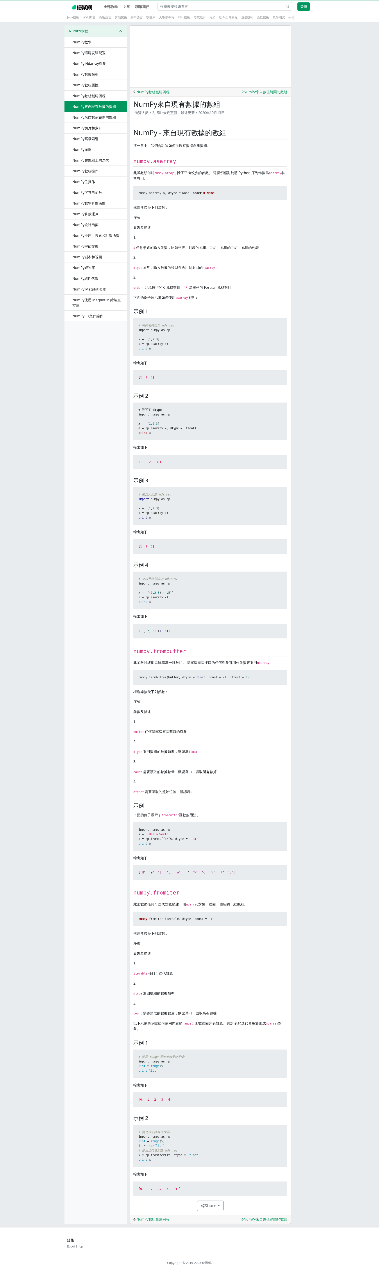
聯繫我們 (142, 6)
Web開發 (89, 17)
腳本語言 (137, 17)
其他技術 (121, 17)
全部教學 (111, 6)
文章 (126, 6)
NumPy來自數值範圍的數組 (265, 91)
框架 (212, 17)
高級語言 (105, 17)
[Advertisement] (210, 56)
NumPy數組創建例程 (153, 91)
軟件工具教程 (228, 17)
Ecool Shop (75, 1246)
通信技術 (247, 17)
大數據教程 (166, 17)
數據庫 (151, 17)
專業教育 (200, 17)
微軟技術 (263, 17)
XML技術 (184, 17)
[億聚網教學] (82, 6)
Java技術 (73, 17)
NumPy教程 (78, 31)
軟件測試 (279, 17)
